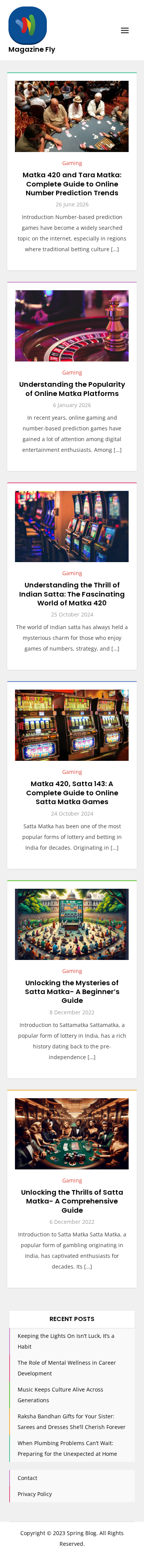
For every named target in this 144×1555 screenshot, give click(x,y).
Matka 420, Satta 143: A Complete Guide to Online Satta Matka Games (72, 792)
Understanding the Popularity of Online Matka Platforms (72, 388)
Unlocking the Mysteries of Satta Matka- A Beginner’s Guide (72, 992)
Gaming (72, 163)
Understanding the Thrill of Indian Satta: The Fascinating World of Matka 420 (72, 594)
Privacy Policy (35, 1494)
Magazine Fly (31, 49)
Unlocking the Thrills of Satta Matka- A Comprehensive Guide (72, 1201)
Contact (27, 1477)
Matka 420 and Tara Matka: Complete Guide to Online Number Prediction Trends (72, 184)
